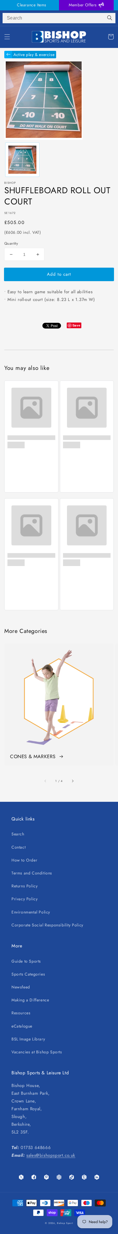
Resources (20, 1013)
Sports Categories (28, 974)
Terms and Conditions (31, 873)
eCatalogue (21, 1026)
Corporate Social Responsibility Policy (47, 925)
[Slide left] (45, 781)
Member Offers (83, 5)
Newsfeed (20, 987)
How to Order (24, 860)
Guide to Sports (26, 961)
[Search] (110, 18)
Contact (18, 847)
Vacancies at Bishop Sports (36, 1052)
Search (17, 834)
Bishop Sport (65, 1223)
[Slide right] (72, 781)
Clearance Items (31, 5)
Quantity (11, 243)
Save (76, 325)
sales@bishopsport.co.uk (50, 1155)
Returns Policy (24, 886)
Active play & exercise (33, 54)
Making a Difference (30, 1000)
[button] (7, 36)
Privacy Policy (24, 899)
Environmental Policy (30, 912)
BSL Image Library (28, 1039)
